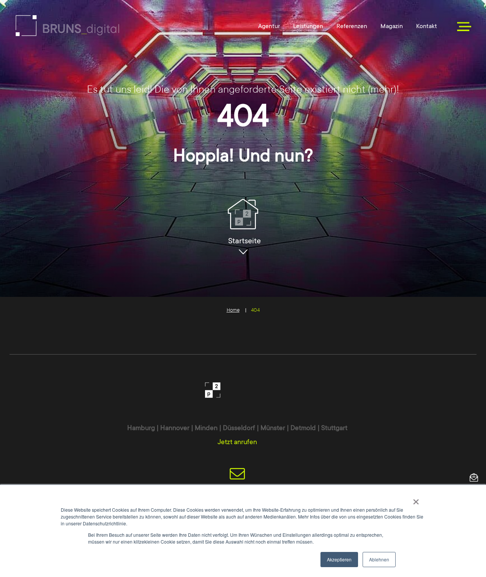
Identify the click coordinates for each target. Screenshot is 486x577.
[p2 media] (67, 25)
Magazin (391, 26)
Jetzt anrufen (237, 442)
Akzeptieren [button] (339, 559)
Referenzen (351, 26)
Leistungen (308, 26)
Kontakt (426, 26)
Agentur (269, 26)
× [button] (416, 499)
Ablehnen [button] (379, 559)
